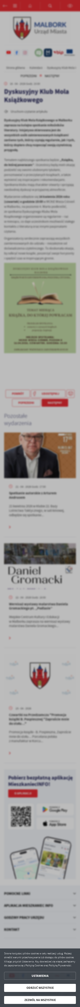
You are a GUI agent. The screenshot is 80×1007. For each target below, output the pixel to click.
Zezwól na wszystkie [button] (40, 1000)
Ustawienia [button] (40, 976)
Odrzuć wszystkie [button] (40, 988)
